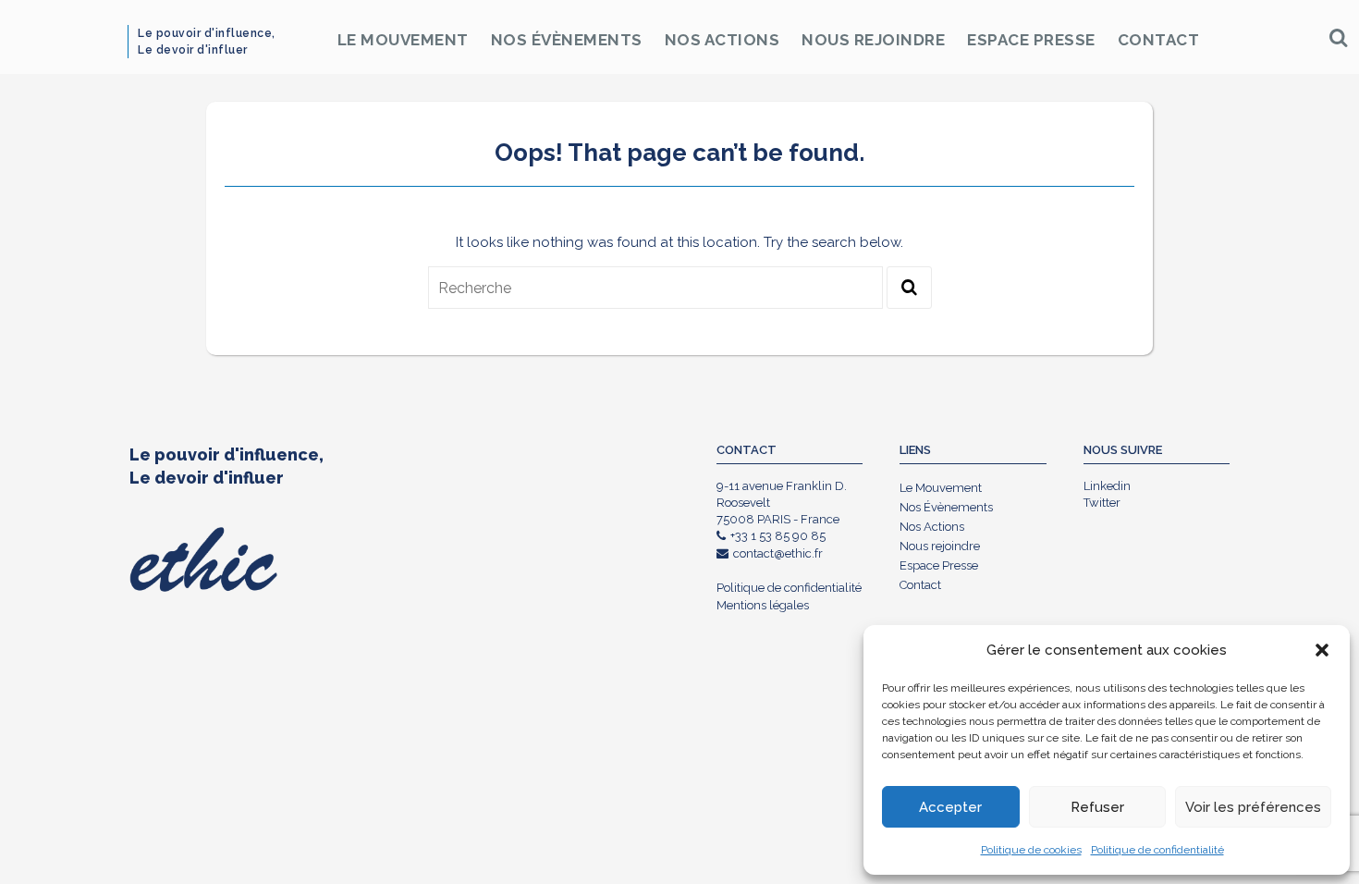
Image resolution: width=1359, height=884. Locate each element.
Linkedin (1107, 486)
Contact (1159, 40)
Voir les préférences (1253, 807)
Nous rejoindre (873, 40)
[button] (1322, 650)
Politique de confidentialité (1157, 849)
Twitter (1102, 503)
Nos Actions (722, 40)
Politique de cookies (1031, 849)
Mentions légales (762, 605)
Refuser (1097, 807)
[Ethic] (144, 37)
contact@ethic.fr (778, 553)
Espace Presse (1031, 40)
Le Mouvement (403, 40)
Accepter (950, 807)
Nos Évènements (567, 40)
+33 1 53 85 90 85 (778, 536)
